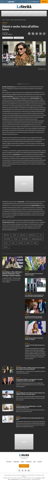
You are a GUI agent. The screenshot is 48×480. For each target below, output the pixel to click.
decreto (16, 239)
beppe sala (22, 235)
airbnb (14, 235)
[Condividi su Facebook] (29, 33)
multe (13, 243)
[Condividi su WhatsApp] (36, 33)
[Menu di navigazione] (1, 1)
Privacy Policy (38, 477)
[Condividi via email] (40, 33)
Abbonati (44, 1)
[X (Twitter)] (22, 470)
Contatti (39, 461)
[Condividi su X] (32, 33)
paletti (28, 243)
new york (20, 243)
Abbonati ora (24, 465)
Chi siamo (8, 461)
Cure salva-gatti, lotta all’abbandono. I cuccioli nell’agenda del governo (28, 407)
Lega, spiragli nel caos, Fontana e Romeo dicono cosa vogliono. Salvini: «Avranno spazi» (30, 393)
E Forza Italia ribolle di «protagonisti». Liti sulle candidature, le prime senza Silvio (29, 380)
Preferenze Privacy (15, 479)
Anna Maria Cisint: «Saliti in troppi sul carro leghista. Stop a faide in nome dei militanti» (30, 368)
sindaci (35, 243)
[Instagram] (25, 470)
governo (6, 243)
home (3, 19)
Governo (8, 19)
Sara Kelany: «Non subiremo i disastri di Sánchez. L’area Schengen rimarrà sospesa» (12, 273)
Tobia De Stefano (7, 34)
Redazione (29, 461)
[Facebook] (19, 470)
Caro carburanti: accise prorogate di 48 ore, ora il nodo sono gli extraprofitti (34, 295)
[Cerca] (5, 1)
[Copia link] (44, 33)
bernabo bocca (32, 235)
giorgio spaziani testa (37, 239)
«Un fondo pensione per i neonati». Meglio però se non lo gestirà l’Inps (33, 317)
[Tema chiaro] (23, 1)
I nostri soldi (28, 293)
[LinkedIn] (29, 470)
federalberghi (25, 239)
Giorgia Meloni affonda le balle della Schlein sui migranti (34, 338)
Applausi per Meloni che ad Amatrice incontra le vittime (34, 274)
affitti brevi (6, 235)
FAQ (34, 461)
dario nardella (7, 239)
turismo (6, 247)
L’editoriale (16, 461)
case (41, 235)
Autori (22, 461)
